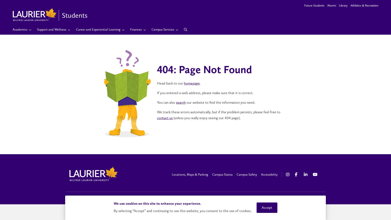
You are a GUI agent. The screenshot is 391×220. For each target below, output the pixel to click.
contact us (165, 118)
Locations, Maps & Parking (190, 174)
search (181, 102)
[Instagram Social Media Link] (288, 175)
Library (343, 5)
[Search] (185, 29)
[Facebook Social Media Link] (297, 175)
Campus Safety (247, 174)
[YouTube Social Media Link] (315, 175)
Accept (267, 207)
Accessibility (269, 174)
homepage (192, 83)
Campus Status (222, 174)
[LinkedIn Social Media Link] (306, 175)
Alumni (331, 5)
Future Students (314, 5)
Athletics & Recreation (364, 5)
